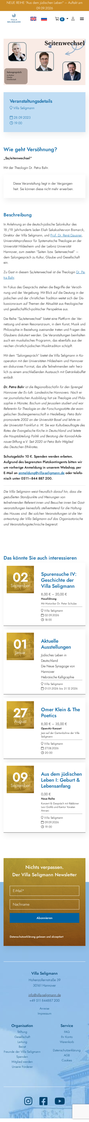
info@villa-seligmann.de (44, 995)
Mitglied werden (22, 1061)
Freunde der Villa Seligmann (22, 1051)
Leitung (22, 1042)
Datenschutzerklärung (66, 1050)
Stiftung (22, 1032)
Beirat (22, 1046)
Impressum (45, 1013)
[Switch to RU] (44, 19)
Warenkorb (67, 1042)
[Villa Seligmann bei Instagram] (28, 1101)
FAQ (67, 1032)
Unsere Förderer (22, 1066)
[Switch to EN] (33, 19)
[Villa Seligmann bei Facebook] (43, 1101)
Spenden (22, 1056)
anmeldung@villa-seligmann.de (42, 472)
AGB (67, 1055)
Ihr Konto (67, 1037)
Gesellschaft (22, 1037)
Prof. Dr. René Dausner (66, 235)
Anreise (44, 1008)
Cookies (67, 1060)
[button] (61, 19)
